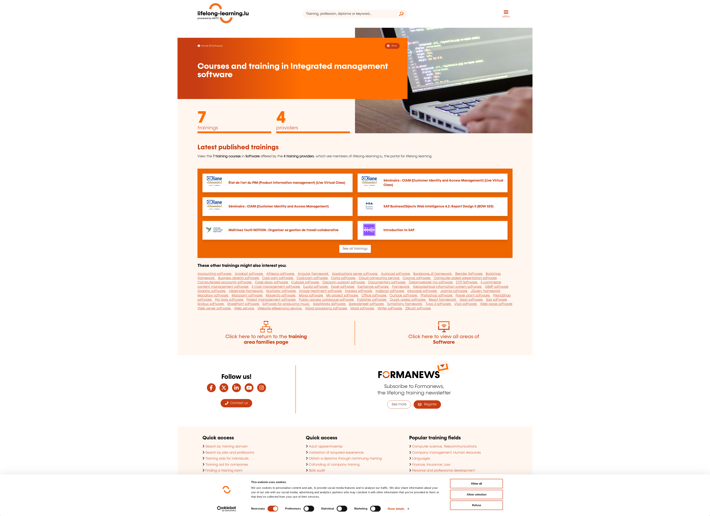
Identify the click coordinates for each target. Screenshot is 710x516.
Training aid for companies (226, 464)
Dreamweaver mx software (431, 282)
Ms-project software (342, 295)
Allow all (476, 483)
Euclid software (316, 287)
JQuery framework (485, 291)
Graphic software (211, 291)
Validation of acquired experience (336, 452)
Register (429, 404)
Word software (362, 308)
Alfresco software (280, 274)
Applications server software (355, 274)
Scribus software (211, 304)
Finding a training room (223, 470)
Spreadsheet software (367, 304)
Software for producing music (286, 304)
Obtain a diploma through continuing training (345, 458)
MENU (506, 16)
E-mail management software (276, 287)
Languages (421, 458)
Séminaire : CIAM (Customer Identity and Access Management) (279, 206)
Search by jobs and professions (229, 452)
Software (216, 46)
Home (204, 46)
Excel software (343, 287)
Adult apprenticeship (326, 446)
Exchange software (373, 287)
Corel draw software (272, 282)
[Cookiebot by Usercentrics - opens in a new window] (226, 509)
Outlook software (404, 295)
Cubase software (305, 282)
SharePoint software (243, 304)
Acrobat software (249, 274)
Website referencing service (279, 308)
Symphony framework (405, 304)
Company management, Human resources (446, 452)
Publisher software (372, 299)
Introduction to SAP (398, 230)
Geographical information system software (447, 287)
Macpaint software (247, 295)
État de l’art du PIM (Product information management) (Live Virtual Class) (287, 183)
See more (399, 404)
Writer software (390, 308)
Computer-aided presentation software (465, 278)
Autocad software (396, 274)
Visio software (466, 304)
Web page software (496, 304)
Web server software (214, 308)
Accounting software (214, 274)
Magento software (281, 295)
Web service (244, 308)
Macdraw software (213, 295)
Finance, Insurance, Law (431, 464)
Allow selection (476, 494)
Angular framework (313, 274)
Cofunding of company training (334, 464)
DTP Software (467, 282)
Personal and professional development (443, 470)
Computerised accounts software (224, 282)
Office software (374, 295)
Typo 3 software (438, 304)
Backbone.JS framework (433, 274)
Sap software (496, 299)
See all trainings (355, 248)
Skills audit (317, 470)
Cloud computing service (379, 278)
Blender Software (469, 274)
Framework (401, 287)
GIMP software (496, 287)
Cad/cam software (313, 278)
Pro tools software (229, 299)
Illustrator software (281, 291)
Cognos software (417, 278)
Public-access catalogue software (327, 299)
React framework (443, 299)
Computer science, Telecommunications (444, 446)
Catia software (343, 278)
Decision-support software (344, 282)
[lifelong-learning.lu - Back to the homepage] (223, 14)
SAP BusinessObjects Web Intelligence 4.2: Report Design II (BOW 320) (438, 206)
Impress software (359, 291)
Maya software (311, 295)
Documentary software (387, 282)
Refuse (476, 505)
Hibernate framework (246, 291)
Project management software (271, 299)
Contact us (238, 403)
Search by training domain (226, 446)
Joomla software (454, 291)
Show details (396, 508)
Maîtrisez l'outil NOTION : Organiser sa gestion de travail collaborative (284, 230)
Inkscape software (422, 291)
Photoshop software (437, 295)
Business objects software (239, 278)
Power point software (473, 295)
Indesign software (390, 291)
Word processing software (326, 308)
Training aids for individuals (227, 458)
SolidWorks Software (329, 304)
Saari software (472, 299)
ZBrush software (418, 308)
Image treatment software (321, 291)
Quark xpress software (408, 299)
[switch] (309, 509)
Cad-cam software (278, 278)
